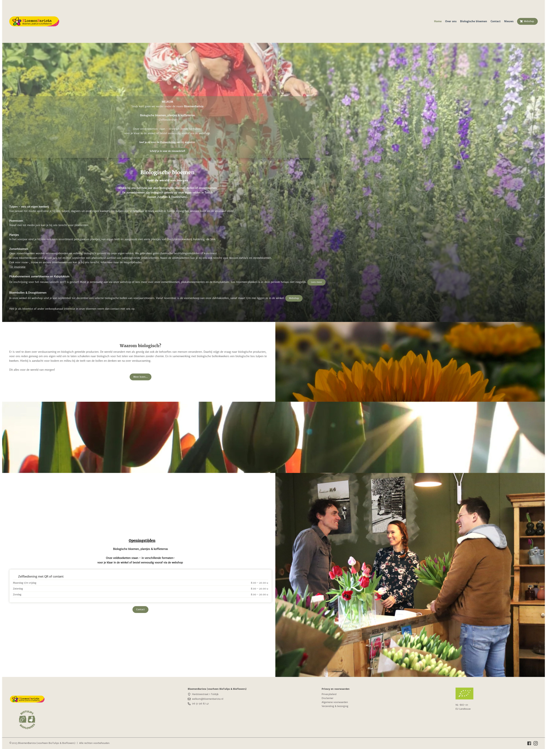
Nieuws (509, 21)
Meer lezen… (140, 376)
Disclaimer (327, 698)
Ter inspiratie (17, 267)
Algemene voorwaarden (335, 702)
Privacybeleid (329, 694)
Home (438, 21)
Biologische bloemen (473, 21)
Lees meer (316, 282)
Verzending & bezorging (335, 706)
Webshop (529, 21)
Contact (496, 21)
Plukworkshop (168, 142)
